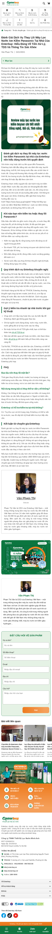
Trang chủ (7, 30)
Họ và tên (7, 640)
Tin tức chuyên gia (19, 30)
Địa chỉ (5, 676)
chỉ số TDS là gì (18, 332)
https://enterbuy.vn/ (11, 871)
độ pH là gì (13, 339)
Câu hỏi (6, 688)
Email (5, 664)
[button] (26, 557)
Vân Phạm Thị (7, 52)
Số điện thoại (8, 652)
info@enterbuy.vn (10, 867)
